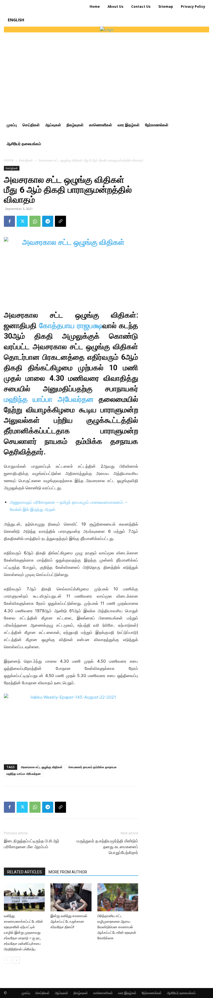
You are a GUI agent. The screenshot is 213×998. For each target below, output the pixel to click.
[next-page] (16, 960)
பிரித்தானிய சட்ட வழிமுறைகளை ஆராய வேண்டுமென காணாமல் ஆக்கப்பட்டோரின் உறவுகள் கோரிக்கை (116, 927)
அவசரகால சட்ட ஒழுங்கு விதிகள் (41, 767)
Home (9, 160)
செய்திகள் (26, 160)
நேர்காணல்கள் (152, 993)
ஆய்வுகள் (61, 993)
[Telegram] (47, 221)
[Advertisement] (106, 74)
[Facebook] (9, 221)
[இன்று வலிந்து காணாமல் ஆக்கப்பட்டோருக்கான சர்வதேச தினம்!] (70, 897)
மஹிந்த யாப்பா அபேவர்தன (49, 399)
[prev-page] (7, 960)
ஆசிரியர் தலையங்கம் (181, 993)
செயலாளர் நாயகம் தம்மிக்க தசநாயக (93, 767)
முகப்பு (26, 993)
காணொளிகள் (103, 993)
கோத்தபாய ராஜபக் (70, 325)
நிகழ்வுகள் (80, 993)
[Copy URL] (60, 221)
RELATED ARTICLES (24, 872)
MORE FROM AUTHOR (68, 872)
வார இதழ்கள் (127, 993)
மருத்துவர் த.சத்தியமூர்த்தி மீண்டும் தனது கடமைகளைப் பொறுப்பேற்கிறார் (107, 846)
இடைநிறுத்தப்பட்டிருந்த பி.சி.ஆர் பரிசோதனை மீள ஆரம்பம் (31, 843)
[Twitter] (22, 221)
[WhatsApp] (34, 221)
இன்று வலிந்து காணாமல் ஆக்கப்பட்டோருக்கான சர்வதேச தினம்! (68, 921)
